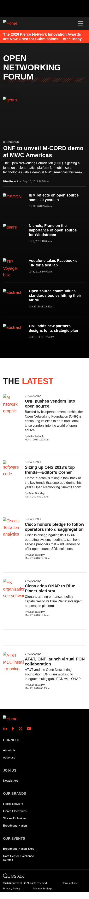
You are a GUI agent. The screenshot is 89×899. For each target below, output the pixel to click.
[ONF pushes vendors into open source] (12, 404)
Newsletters (10, 780)
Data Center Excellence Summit (18, 857)
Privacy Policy (11, 888)
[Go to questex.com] (13, 875)
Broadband (11, 142)
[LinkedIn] (6, 728)
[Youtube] (29, 728)
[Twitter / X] (22, 728)
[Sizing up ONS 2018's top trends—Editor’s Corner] (12, 468)
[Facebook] (14, 728)
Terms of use (70, 883)
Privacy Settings (42, 888)
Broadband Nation (15, 825)
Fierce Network (13, 803)
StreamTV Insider (14, 818)
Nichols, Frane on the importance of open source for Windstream (53, 230)
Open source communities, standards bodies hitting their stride (55, 295)
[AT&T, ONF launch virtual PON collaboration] (13, 668)
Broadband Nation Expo (18, 848)
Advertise (9, 757)
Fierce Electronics (14, 811)
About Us (9, 750)
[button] (81, 23)
